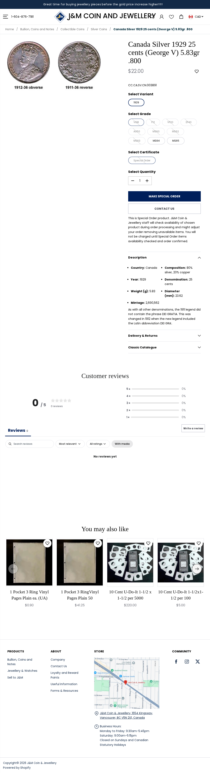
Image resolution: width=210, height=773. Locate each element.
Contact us (164, 209)
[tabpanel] (105, 470)
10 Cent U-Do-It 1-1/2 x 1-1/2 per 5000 (130, 595)
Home (9, 29)
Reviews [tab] (18, 430)
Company (58, 660)
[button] (5, 16)
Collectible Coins (72, 29)
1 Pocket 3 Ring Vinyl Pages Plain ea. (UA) (29, 595)
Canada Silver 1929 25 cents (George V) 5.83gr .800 (153, 29)
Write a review (193, 428)
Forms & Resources (64, 691)
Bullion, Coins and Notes (37, 29)
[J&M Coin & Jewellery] (105, 16)
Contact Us (59, 666)
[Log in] (161, 16)
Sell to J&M (15, 677)
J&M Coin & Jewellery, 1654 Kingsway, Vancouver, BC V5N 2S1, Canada (126, 715)
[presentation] (13, 569)
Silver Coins (99, 29)
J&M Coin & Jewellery (41, 763)
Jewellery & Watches (22, 671)
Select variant (140, 94)
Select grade (139, 114)
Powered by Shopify (17, 768)
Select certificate (143, 152)
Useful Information (64, 684)
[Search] (151, 16)
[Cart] (181, 16)
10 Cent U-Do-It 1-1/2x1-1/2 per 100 (180, 595)
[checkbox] (122, 444)
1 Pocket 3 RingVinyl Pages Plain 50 (80, 595)
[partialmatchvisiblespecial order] (28, 65)
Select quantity (142, 171)
